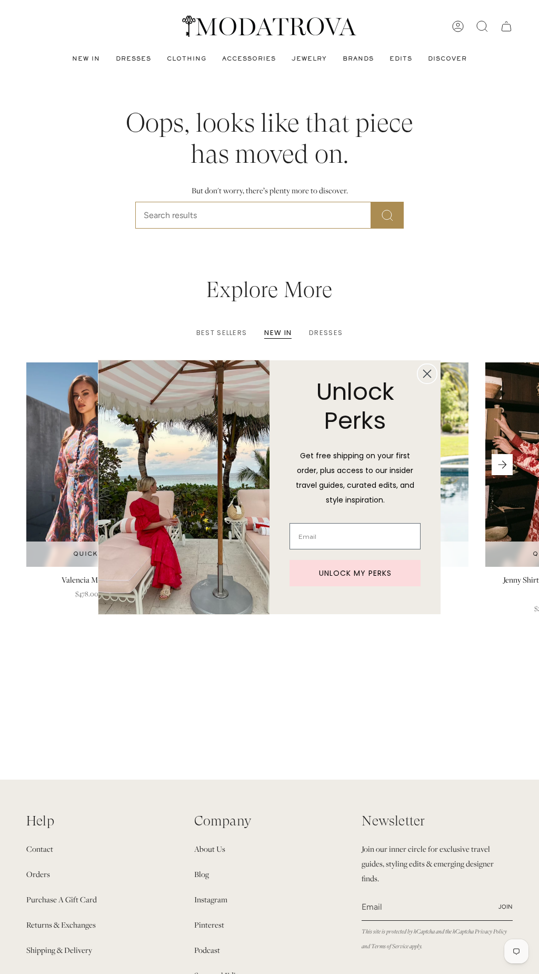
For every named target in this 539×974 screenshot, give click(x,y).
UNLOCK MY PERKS (355, 573)
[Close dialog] (427, 374)
